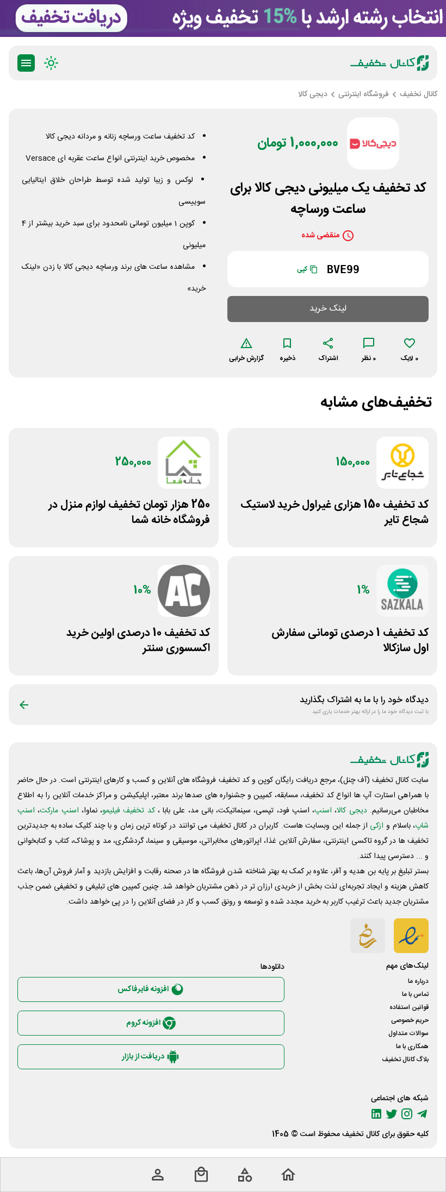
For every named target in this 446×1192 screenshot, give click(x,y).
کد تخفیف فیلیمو (128, 810)
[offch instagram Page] (406, 1113)
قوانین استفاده (409, 1007)
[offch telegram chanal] (422, 1113)
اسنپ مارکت (59, 810)
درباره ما (418, 981)
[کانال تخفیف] (389, 63)
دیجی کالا (352, 810)
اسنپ (323, 810)
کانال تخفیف (361, 1134)
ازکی (376, 825)
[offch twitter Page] (391, 1113)
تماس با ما (415, 994)
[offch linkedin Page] (376, 1113)
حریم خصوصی (410, 1020)
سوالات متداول (408, 1033)
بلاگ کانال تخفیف (405, 1059)
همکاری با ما (412, 1046)
